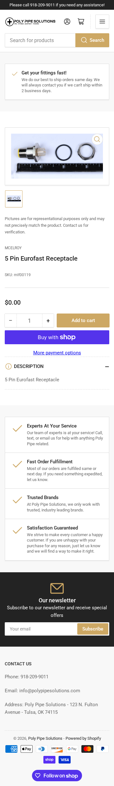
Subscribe (92, 629)
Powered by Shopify (83, 738)
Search (97, 40)
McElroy (13, 248)
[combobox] (57, 40)
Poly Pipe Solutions (45, 738)
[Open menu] (102, 22)
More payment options (57, 353)
